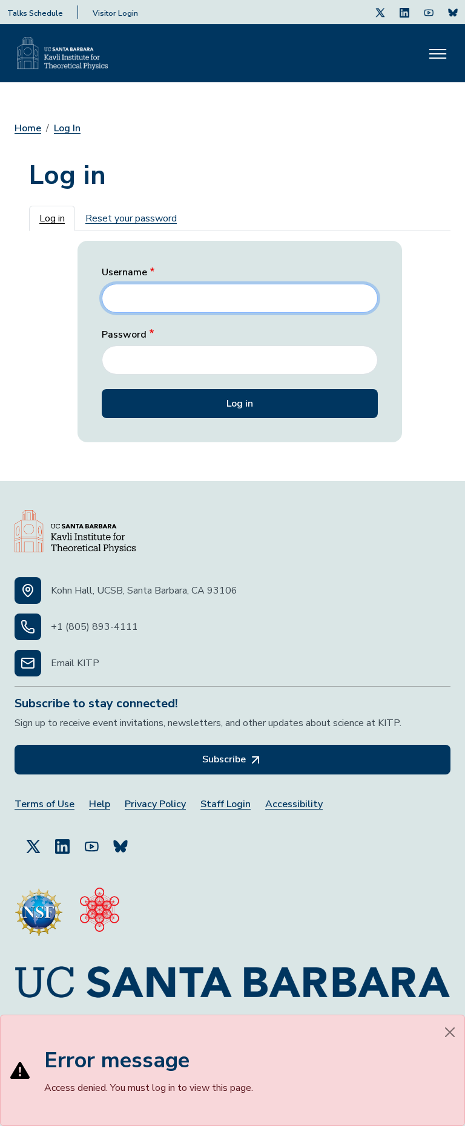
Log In (67, 128)
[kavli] (100, 907)
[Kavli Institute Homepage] (62, 53)
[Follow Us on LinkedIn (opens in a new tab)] (404, 12)
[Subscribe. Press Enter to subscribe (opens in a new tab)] (453, 12)
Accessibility (294, 804)
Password (124, 335)
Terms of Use (44, 804)
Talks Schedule (35, 13)
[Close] (449, 1032)
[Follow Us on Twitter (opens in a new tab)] (380, 12)
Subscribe (225, 759)
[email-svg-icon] (28, 663)
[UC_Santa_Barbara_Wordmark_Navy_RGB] (232, 977)
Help (99, 804)
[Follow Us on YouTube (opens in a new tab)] (91, 841)
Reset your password (131, 218)
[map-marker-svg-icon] (28, 590)
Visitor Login (115, 13)
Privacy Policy (155, 804)
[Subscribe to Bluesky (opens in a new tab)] (120, 841)
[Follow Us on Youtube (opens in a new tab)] (429, 12)
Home (28, 128)
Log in (52, 218)
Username (124, 272)
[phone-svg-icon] (28, 627)
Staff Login (225, 804)
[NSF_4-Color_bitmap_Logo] (39, 907)
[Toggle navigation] (437, 53)
